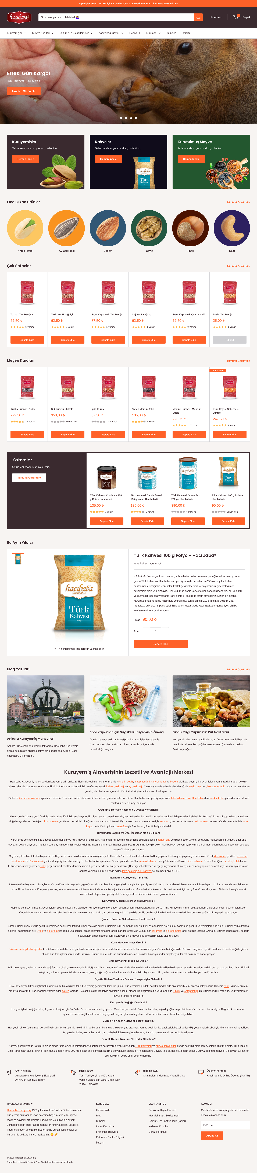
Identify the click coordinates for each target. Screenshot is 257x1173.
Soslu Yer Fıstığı (222, 314)
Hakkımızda (103, 1110)
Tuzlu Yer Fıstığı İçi (62, 314)
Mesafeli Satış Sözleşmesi (164, 1115)
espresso (242, 856)
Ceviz (65, 990)
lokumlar (156, 930)
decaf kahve (18, 861)
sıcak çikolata (217, 798)
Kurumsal (151, 32)
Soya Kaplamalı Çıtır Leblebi (189, 314)
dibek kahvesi (194, 861)
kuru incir (165, 821)
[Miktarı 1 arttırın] (165, 631)
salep (43, 866)
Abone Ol (212, 1135)
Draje (40, 930)
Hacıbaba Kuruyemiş (19, 1110)
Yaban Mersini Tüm (143, 408)
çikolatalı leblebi (215, 786)
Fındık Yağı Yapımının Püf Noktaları (201, 732)
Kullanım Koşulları (159, 1126)
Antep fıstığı (191, 990)
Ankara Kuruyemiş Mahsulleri (30, 738)
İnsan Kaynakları (105, 1126)
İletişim (186, 32)
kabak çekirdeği (115, 786)
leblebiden (176, 798)
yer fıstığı (160, 781)
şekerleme (53, 930)
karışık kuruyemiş (29, 798)
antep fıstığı (141, 781)
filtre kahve (198, 798)
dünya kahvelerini (166, 1045)
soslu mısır (195, 786)
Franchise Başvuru (107, 1131)
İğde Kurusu (98, 408)
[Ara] (198, 17)
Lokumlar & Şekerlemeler (74, 32)
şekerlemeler (173, 930)
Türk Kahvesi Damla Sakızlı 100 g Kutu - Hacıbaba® (146, 497)
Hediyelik (134, 32)
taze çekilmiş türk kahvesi (137, 870)
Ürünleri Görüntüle (23, 91)
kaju (151, 781)
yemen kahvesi (147, 861)
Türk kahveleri (143, 1045)
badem (174, 781)
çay (168, 839)
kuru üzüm (121, 826)
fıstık (226, 985)
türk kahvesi (36, 861)
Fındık (122, 781)
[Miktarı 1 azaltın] (146, 631)
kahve (161, 839)
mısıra (187, 798)
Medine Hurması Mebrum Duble (187, 410)
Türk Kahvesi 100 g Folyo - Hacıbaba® (227, 497)
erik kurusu (201, 821)
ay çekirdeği (135, 786)
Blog (98, 1115)
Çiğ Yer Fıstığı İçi (142, 314)
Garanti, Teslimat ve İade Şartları (167, 1120)
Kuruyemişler (14, 32)
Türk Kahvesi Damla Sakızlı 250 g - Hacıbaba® (187, 497)
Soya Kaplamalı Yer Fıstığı (106, 314)
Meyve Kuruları (41, 32)
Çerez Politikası (158, 1131)
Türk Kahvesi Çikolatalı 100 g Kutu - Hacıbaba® (106, 497)
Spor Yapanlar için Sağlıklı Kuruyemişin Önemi (127, 732)
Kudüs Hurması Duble (22, 408)
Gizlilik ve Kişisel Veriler (162, 1110)
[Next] (250, 228)
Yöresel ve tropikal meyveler (25, 949)
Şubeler (171, 32)
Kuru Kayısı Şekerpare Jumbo (226, 410)
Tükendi (229, 340)
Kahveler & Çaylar (109, 32)
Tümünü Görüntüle (239, 202)
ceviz (130, 781)
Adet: (137, 631)
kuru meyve (51, 821)
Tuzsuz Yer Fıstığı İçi (22, 314)
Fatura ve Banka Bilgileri (110, 1137)
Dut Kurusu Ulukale (62, 408)
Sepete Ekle (27, 340)
